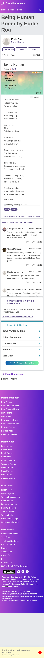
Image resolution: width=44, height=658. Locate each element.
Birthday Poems (8, 460)
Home (3, 10)
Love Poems (6, 446)
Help (31, 579)
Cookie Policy (30, 577)
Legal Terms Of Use (10, 586)
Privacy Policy (32, 584)
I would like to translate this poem (17, 317)
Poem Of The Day (9, 434)
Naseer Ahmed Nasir (16, 290)
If (1, 559)
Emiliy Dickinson (8, 508)
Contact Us (23, 579)
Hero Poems (6, 475)
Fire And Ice (6, 563)
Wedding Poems (8, 464)
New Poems (6, 413)
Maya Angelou (7, 493)
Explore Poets (7, 431)
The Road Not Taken (10, 541)
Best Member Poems (10, 406)
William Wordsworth (10, 522)
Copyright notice (17, 577)
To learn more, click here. (10, 655)
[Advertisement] (22, 635)
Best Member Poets (9, 420)
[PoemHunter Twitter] (22, 571)
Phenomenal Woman (10, 534)
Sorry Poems (6, 471)
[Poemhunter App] (9, 572)
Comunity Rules (19, 584)
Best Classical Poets (10, 424)
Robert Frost (6, 490)
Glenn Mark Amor (15, 249)
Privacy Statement (10, 579)
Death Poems (7, 453)
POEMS (4, 379)
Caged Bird (6, 555)
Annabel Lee (6, 552)
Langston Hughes (9, 504)
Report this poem (34, 216)
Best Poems (6, 402)
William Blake (7, 515)
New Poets (6, 416)
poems (14, 209)
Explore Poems (8, 427)
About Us (5, 577)
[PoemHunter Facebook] (18, 571)
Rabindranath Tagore (10, 519)
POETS (14, 379)
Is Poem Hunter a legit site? (18, 582)
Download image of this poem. (14, 216)
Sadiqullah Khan (15, 229)
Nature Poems (7, 468)
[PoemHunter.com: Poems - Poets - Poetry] (13, 3)
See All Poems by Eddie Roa (22, 363)
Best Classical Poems (10, 409)
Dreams (4, 548)
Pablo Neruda (7, 501)
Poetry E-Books (8, 478)
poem (7, 209)
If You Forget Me (8, 545)
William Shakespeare (10, 497)
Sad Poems (6, 457)
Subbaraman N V (15, 272)
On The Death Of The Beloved (14, 566)
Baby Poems (6, 450)
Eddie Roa (16, 39)
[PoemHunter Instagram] (27, 571)
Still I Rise (5, 537)
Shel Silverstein (8, 511)
